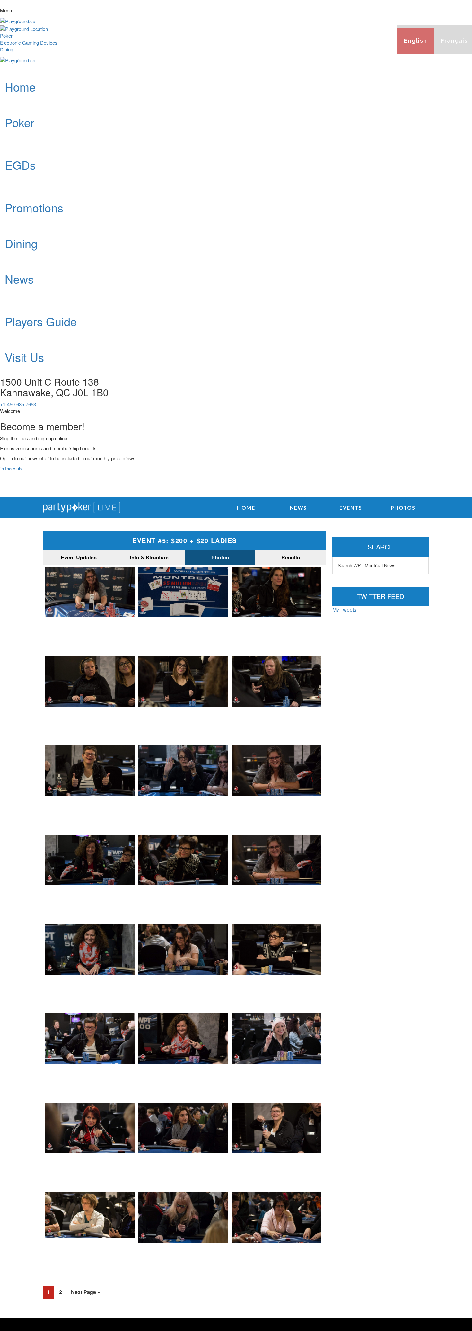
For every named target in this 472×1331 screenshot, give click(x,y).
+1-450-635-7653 (18, 404)
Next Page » (85, 1292)
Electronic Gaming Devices (28, 42)
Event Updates (79, 557)
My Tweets (344, 609)
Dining (6, 49)
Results (290, 557)
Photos (220, 557)
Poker (6, 35)
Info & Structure (149, 557)
